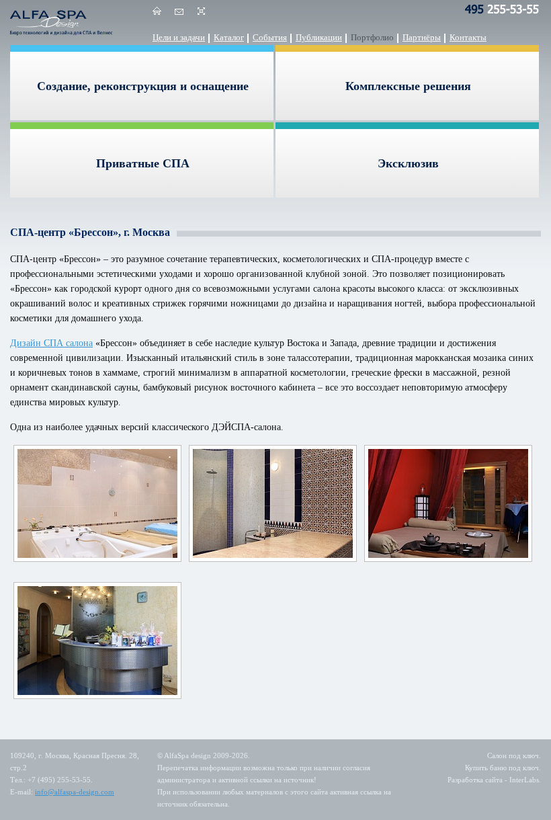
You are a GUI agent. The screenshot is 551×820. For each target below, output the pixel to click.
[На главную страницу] (157, 13)
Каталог (229, 37)
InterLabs (524, 780)
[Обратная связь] (179, 13)
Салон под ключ (513, 755)
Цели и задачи (179, 37)
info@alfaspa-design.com (74, 792)
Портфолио (372, 37)
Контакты (468, 37)
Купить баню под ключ (502, 768)
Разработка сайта (475, 780)
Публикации (319, 37)
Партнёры (421, 37)
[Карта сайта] (201, 13)
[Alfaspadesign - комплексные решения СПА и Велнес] (64, 22)
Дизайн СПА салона (51, 343)
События (270, 37)
